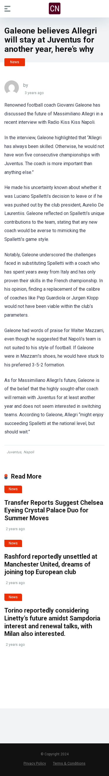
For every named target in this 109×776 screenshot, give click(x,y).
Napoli (29, 452)
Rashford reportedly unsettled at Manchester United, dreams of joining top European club (50, 564)
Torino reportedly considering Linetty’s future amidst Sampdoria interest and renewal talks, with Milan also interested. (52, 622)
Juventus (14, 452)
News (14, 62)
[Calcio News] (54, 8)
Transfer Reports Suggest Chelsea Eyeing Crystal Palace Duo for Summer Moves (53, 510)
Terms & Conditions (69, 763)
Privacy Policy (35, 763)
